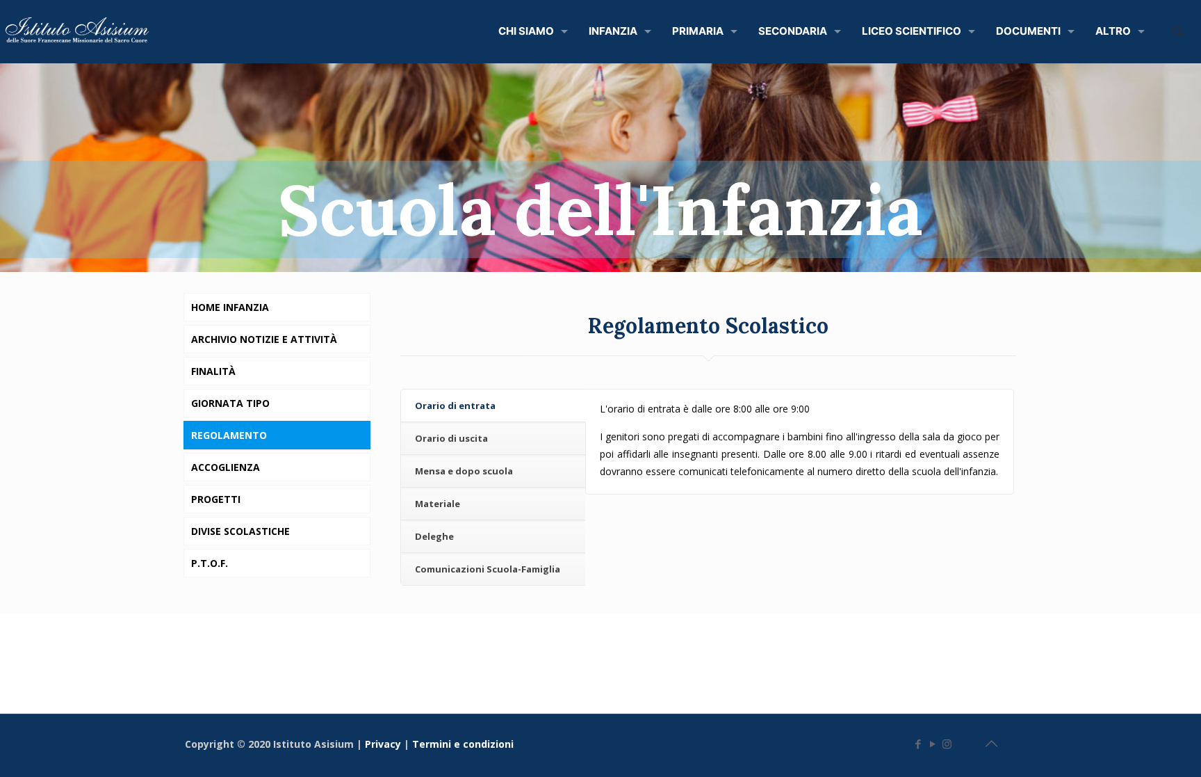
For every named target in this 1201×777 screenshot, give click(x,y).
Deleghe (434, 536)
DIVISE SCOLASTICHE (240, 531)
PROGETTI (215, 499)
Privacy (384, 744)
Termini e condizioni (464, 744)
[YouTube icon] (932, 744)
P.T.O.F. (209, 563)
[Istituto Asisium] (80, 31)
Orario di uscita (451, 438)
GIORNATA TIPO (230, 403)
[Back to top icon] (991, 743)
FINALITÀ (213, 371)
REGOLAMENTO (229, 435)
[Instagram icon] (947, 744)
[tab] (493, 406)
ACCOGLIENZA (225, 467)
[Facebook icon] (918, 744)
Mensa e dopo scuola (464, 471)
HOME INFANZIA (230, 307)
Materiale (437, 503)
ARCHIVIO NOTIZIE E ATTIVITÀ (264, 339)
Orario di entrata (455, 405)
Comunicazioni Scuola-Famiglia (487, 569)
